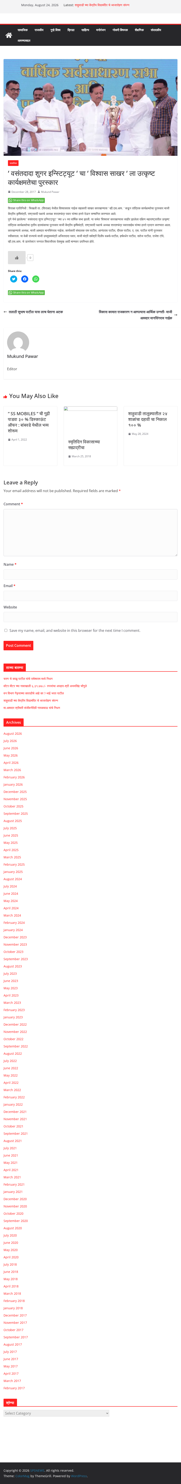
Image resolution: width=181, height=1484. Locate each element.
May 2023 (11, 988)
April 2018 (11, 1286)
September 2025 (16, 813)
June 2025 (11, 835)
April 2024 (11, 908)
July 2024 (10, 886)
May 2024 (11, 901)
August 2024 (13, 879)
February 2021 (14, 1184)
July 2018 (10, 1264)
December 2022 (15, 1024)
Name (10, 564)
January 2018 (13, 1308)
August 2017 (13, 1344)
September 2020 (16, 1221)
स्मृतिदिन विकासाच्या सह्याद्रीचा (84, 444)
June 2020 (11, 1242)
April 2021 (11, 1170)
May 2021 (11, 1162)
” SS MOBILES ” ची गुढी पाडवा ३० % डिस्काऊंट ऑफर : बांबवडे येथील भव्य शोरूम (29, 422)
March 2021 (12, 1177)
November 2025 (15, 799)
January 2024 (13, 930)
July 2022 (10, 1061)
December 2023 (15, 937)
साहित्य (85, 30)
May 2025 (11, 843)
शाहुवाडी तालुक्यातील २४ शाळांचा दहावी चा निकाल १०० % (148, 419)
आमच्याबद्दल (24, 40)
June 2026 (11, 748)
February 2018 (14, 1301)
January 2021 (13, 1192)
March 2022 (12, 1090)
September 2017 (16, 1337)
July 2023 (10, 973)
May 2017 (11, 1366)
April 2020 (11, 1257)
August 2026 (13, 733)
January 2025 (13, 872)
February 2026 (14, 777)
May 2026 (11, 755)
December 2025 (15, 792)
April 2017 (11, 1373)
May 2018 (11, 1279)
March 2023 (12, 1002)
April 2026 (11, 763)
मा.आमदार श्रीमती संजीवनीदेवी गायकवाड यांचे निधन (32, 708)
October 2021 (13, 1126)
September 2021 (16, 1133)
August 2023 (13, 966)
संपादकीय (156, 30)
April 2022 (11, 1082)
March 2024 (12, 915)
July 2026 (10, 741)
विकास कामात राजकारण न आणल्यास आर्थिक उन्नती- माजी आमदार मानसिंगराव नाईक (135, 315)
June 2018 (11, 1272)
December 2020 (15, 1199)
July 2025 (10, 828)
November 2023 (15, 944)
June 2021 (11, 1155)
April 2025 (11, 850)
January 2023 (13, 1017)
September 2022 (16, 1046)
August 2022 (13, 1053)
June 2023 (11, 981)
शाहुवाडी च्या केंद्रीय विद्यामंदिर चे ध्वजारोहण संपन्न (102, 5)
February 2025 (14, 864)
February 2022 (14, 1097)
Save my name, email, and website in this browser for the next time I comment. (74, 630)
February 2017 (14, 1388)
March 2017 (12, 1381)
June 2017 (11, 1359)
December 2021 (15, 1112)
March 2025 (12, 857)
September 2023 (16, 959)
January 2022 (13, 1104)
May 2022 (11, 1075)
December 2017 (15, 1315)
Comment (13, 504)
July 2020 (10, 1235)
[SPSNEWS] (9, 35)
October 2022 (13, 1039)
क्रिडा (71, 30)
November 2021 (15, 1119)
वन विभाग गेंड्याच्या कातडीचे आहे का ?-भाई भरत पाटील (34, 693)
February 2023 (14, 1010)
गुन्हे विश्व (55, 30)
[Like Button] (17, 257)
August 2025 (13, 821)
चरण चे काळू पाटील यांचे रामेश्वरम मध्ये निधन (28, 679)
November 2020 (15, 1206)
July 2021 (10, 1148)
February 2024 (14, 923)
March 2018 (12, 1293)
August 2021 (13, 1141)
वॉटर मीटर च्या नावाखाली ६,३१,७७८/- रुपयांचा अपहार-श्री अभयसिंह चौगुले (45, 686)
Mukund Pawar (50, 192)
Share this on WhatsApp (28, 200)
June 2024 (11, 893)
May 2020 (11, 1250)
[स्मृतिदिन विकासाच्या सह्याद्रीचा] (90, 409)
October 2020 (13, 1213)
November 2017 (15, 1322)
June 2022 (11, 1068)
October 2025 (13, 806)
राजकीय (39, 30)
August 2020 (13, 1228)
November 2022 (15, 1032)
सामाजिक (23, 30)
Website (10, 607)
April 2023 (11, 995)
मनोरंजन (101, 30)
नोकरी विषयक (120, 30)
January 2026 (13, 784)
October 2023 (13, 952)
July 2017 (10, 1352)
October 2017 (13, 1330)
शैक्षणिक (139, 30)
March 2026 (12, 770)
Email (9, 585)
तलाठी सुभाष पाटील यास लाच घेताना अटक (36, 311)
